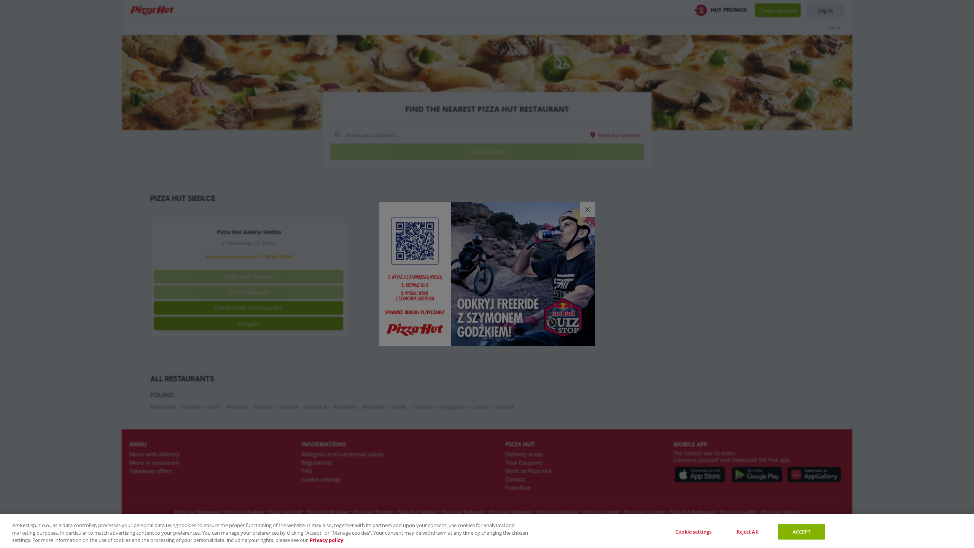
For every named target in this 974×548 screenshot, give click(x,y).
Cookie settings (693, 531)
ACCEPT (802, 531)
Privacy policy (326, 540)
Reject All (748, 531)
